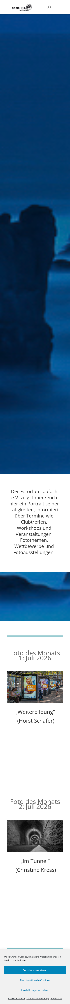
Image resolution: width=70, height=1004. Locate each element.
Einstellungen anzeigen (35, 990)
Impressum (56, 998)
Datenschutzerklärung (38, 998)
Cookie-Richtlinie (16, 998)
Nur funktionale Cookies (35, 980)
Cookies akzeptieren (35, 970)
